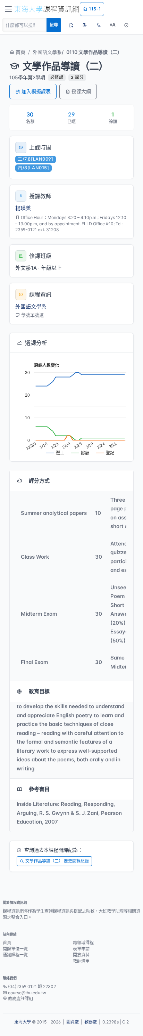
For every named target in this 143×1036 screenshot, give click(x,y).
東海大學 (22, 1022)
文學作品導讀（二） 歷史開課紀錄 (57, 861)
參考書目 (39, 789)
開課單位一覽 (15, 949)
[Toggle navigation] (8, 9)
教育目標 (39, 691)
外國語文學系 (47, 52)
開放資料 (81, 954)
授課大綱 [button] (81, 91)
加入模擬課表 (36, 91)
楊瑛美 (23, 208)
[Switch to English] (99, 25)
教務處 (90, 1022)
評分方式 (39, 480)
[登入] (85, 25)
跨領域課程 (83, 942)
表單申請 (81, 949)
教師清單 (81, 961)
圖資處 (72, 1022)
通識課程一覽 (15, 954)
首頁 (19, 52)
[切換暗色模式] (126, 25)
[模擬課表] (71, 25)
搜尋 (54, 24)
